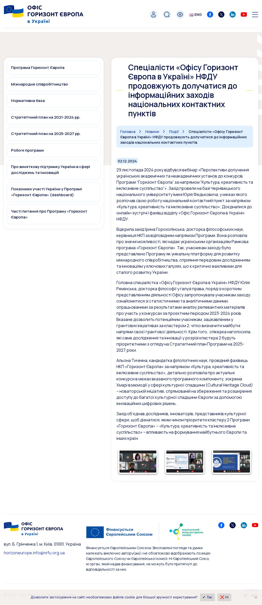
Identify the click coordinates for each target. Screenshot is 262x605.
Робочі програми (27, 150)
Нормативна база (28, 100)
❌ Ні (224, 597)
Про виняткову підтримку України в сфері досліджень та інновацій (50, 169)
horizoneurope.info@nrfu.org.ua (34, 553)
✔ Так (207, 597)
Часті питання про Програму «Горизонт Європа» (49, 214)
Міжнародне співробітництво (39, 84)
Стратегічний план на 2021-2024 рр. (45, 117)
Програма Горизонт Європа (37, 67)
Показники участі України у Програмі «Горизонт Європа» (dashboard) (46, 191)
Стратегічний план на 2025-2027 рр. (46, 133)
